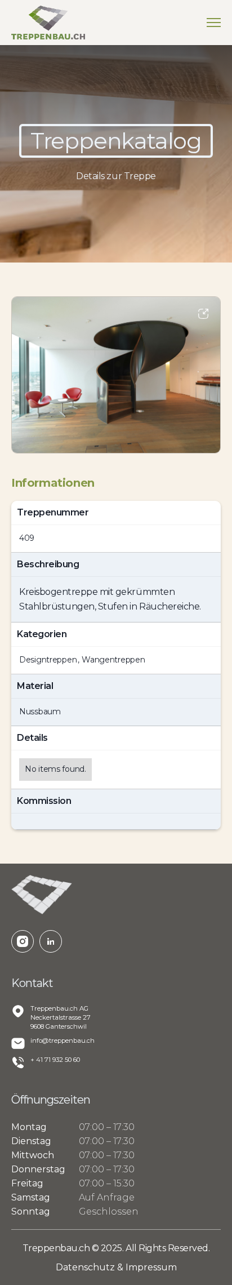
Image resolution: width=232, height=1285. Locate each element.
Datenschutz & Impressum (116, 1267)
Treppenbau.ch (57, 1248)
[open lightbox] (116, 375)
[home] (48, 22)
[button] (214, 22)
